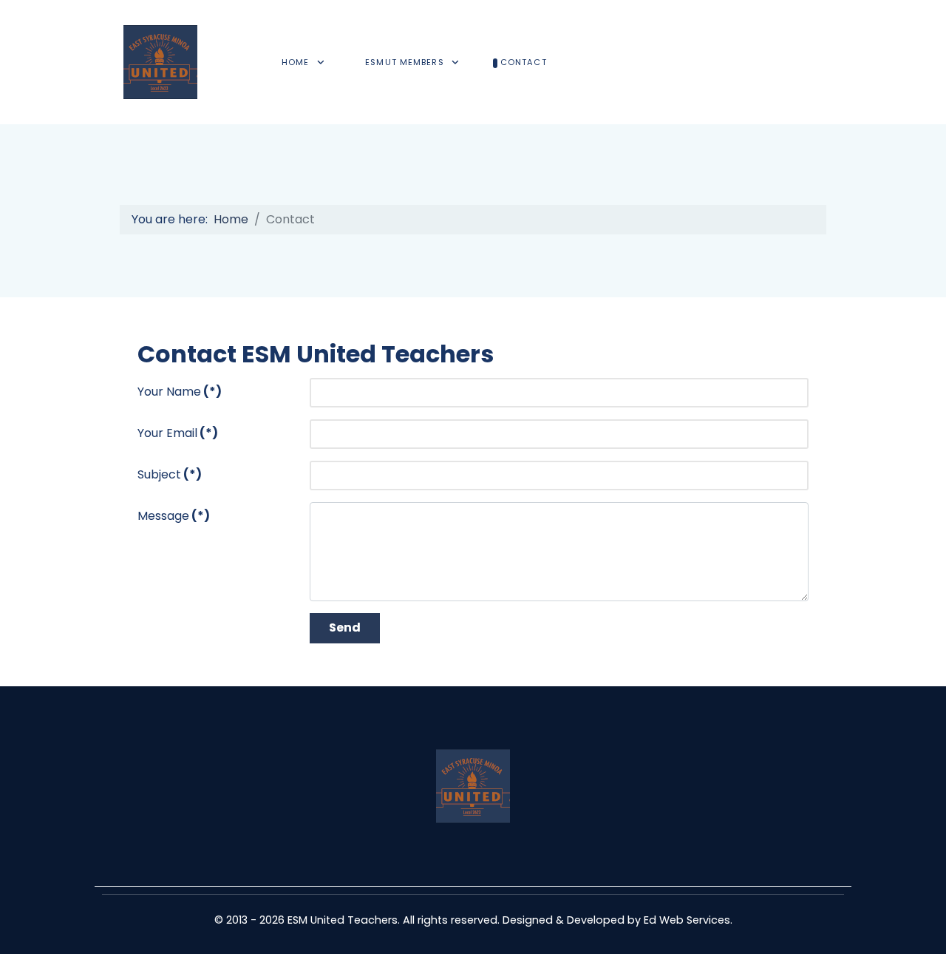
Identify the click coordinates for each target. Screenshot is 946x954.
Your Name (179, 391)
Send (345, 627)
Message (173, 515)
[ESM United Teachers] (160, 62)
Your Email (177, 433)
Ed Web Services (687, 920)
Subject (169, 474)
